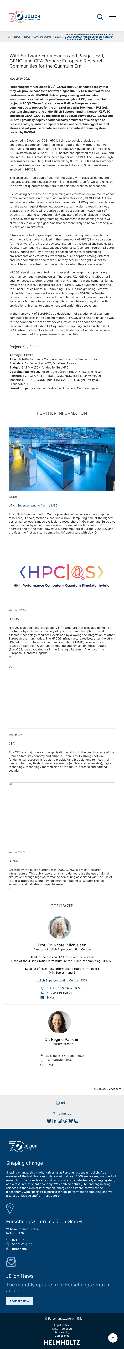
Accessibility (62, 1332)
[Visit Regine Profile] (59, 1032)
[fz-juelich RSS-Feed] (75, 1121)
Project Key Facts (24, 347)
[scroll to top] (113, 1338)
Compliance (62, 1335)
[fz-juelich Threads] (64, 1121)
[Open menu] (112, 17)
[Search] (100, 17)
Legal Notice (62, 1325)
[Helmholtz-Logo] (62, 1343)
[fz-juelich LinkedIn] (53, 1121)
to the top (64, 1113)
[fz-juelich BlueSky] (70, 1121)
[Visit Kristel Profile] (59, 937)
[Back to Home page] (24, 17)
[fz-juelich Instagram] (59, 1121)
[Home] (8, 36)
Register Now (19, 1301)
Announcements (42, 37)
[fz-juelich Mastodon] (48, 1121)
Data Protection (62, 1328)
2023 (58, 37)
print (64, 1102)
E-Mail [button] (50, 997)
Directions (19, 1249)
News (17, 37)
